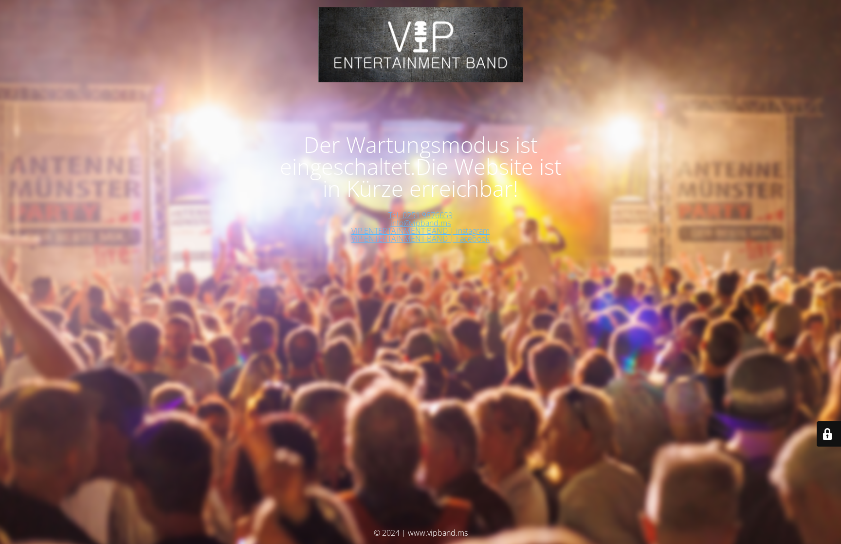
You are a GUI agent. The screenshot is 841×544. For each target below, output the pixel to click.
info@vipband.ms (420, 223)
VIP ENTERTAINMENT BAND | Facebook (420, 238)
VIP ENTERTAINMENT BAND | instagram (420, 230)
